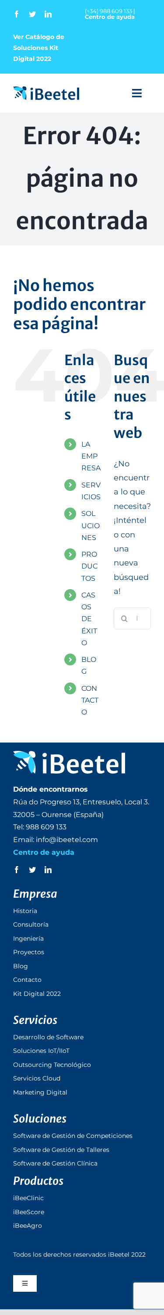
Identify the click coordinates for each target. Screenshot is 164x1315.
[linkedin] (48, 14)
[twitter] (32, 14)
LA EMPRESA (91, 456)
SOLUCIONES (90, 525)
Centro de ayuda (110, 16)
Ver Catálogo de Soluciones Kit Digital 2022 (38, 48)
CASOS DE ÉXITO (89, 619)
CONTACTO (89, 700)
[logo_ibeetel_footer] (69, 755)
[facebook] (16, 14)
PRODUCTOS (89, 566)
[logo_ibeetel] (46, 90)
